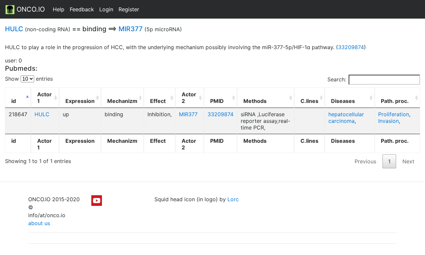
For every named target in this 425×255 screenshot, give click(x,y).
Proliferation (393, 114)
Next (408, 161)
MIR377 (131, 29)
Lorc (233, 199)
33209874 (351, 47)
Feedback (82, 9)
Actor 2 (189, 97)
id (13, 101)
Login (106, 9)
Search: (336, 79)
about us (39, 223)
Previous (365, 161)
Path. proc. (395, 101)
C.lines (309, 101)
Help (58, 9)
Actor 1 (44, 97)
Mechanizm (122, 101)
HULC (14, 29)
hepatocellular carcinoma (346, 117)
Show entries (29, 78)
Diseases (343, 101)
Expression (80, 101)
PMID (217, 101)
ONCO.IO (30, 9)
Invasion (388, 121)
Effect (158, 101)
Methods (255, 101)
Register (129, 9)
